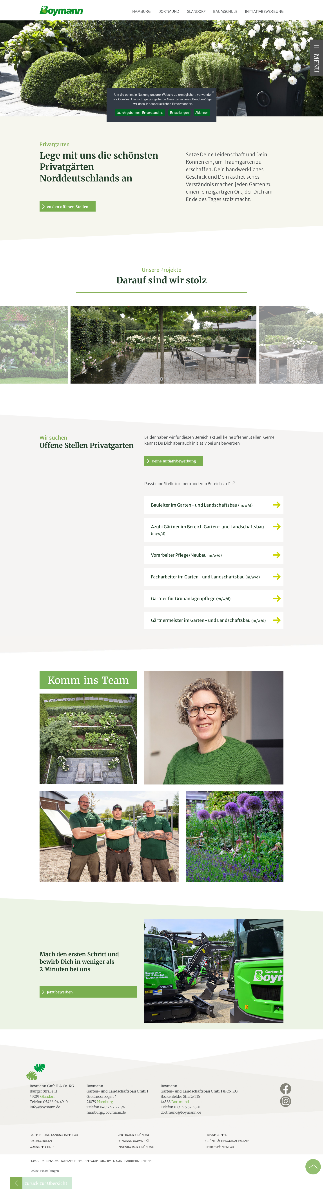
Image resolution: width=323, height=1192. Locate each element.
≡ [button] (316, 46)
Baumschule (225, 11)
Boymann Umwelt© (133, 1141)
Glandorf (196, 11)
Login (117, 1161)
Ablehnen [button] (202, 112)
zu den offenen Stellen (68, 207)
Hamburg (141, 11)
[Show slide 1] (156, 379)
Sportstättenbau (219, 1147)
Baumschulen (41, 1141)
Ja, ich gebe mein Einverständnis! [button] (140, 112)
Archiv (105, 1161)
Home (34, 1161)
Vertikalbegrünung (134, 1135)
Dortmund (168, 11)
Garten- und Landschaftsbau (54, 1135)
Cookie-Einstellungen (44, 1171)
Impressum (50, 1161)
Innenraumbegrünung (136, 1147)
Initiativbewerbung (264, 11)
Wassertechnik (42, 1147)
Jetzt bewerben (60, 992)
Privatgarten (216, 1135)
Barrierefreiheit (138, 1161)
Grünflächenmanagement (227, 1141)
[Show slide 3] (167, 379)
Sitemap (91, 1161)
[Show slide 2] (161, 379)
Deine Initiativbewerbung (174, 461)
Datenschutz (71, 1161)
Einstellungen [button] (179, 112)
